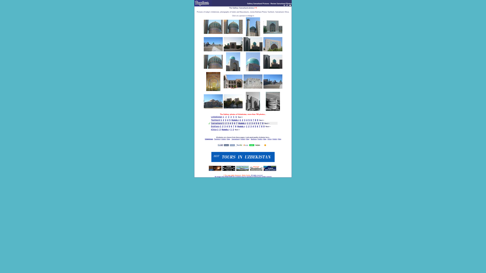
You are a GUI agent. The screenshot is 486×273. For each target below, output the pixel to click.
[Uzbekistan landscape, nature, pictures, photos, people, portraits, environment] (215, 170)
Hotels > (235, 120)
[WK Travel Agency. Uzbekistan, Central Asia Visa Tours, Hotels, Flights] (251, 145)
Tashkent (215, 120)
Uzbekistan (216, 117)
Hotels (223, 139)
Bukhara (215, 126)
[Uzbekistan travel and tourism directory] (239, 145)
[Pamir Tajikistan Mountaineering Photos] (270, 170)
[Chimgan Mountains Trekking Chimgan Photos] (242, 170)
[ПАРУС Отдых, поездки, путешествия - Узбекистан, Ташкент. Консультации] (226, 145)
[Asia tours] (257, 145)
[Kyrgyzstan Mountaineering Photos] (256, 170)
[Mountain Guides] (265, 145)
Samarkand (217, 123)
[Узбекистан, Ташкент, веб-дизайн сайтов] (245, 145)
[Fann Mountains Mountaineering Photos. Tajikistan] (228, 170)
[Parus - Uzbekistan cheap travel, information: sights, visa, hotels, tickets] (232, 145)
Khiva (214, 129)
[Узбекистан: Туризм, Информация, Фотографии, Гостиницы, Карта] (220, 145)
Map (228, 139)
